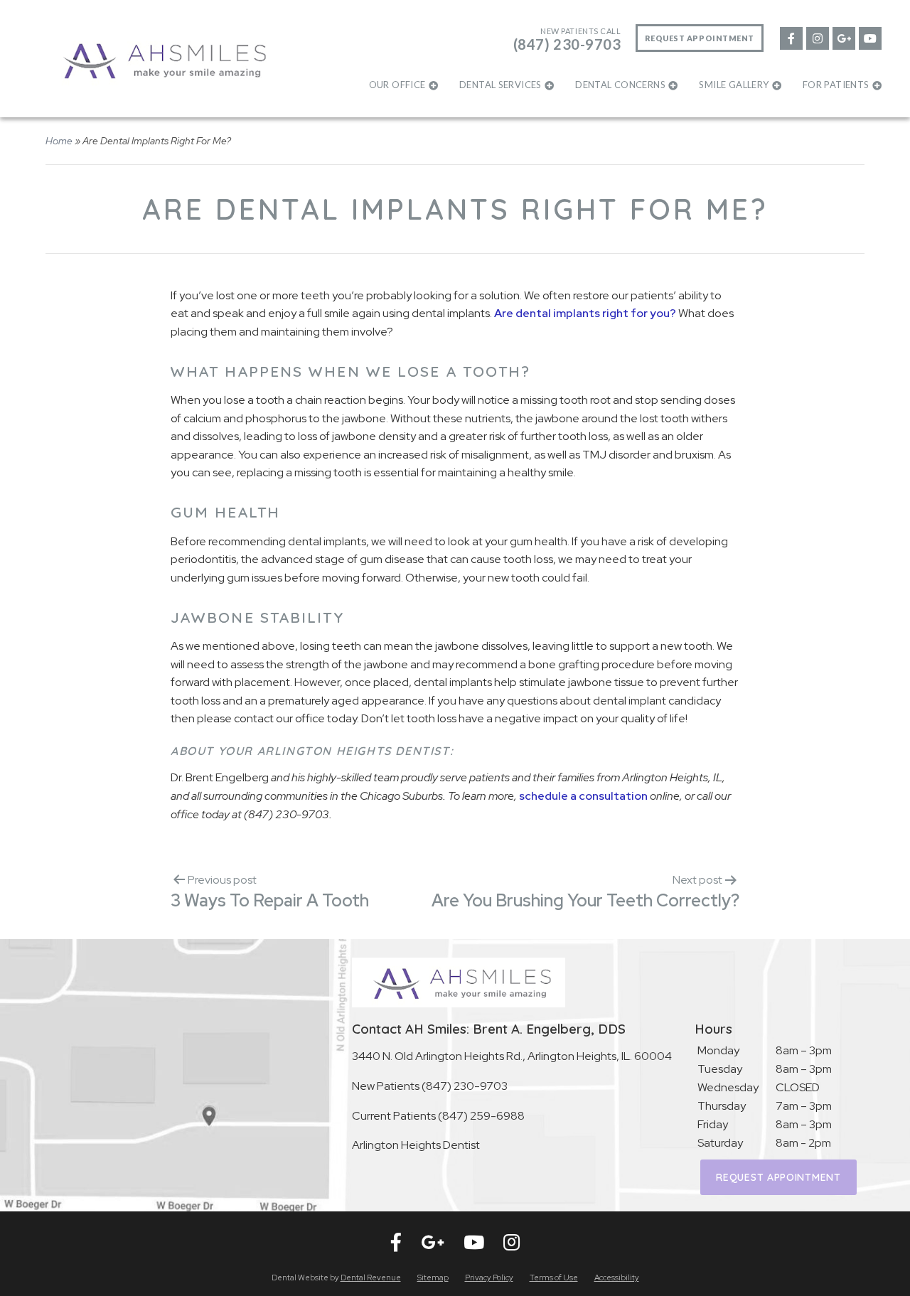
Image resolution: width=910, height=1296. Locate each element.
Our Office (397, 84)
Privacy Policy (489, 1277)
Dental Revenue (371, 1277)
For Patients (836, 84)
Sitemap (433, 1277)
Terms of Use (554, 1277)
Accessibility (616, 1277)
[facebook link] (790, 37)
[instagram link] (817, 37)
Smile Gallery (734, 84)
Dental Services (500, 84)
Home (59, 140)
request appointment (778, 1177)
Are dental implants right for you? (585, 313)
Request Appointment (699, 38)
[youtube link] (869, 37)
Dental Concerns (620, 84)
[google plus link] (843, 37)
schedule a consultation (583, 795)
